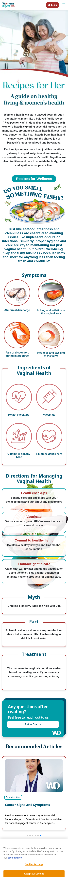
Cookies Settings (34, 864)
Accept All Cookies (34, 873)
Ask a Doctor (33, 724)
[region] (34, 859)
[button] (27, 835)
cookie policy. (15, 857)
